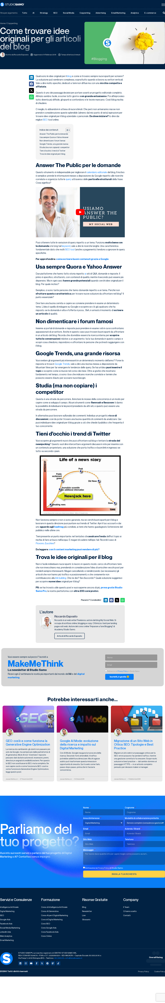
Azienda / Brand (132, 828)
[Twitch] (53, 963)
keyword (66, 246)
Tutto (24, 13)
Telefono (129, 839)
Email (86, 828)
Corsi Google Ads (48, 928)
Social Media (68, 13)
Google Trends (62, 363)
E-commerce (150, 13)
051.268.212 (59, 958)
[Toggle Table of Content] (66, 130)
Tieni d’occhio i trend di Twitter (52, 151)
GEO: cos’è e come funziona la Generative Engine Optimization (28, 742)
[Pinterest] (47, 963)
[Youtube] (31, 963)
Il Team (126, 907)
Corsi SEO (45, 923)
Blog (84, 907)
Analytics (135, 13)
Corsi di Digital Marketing (52, 919)
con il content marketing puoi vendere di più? (74, 549)
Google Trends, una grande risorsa (54, 144)
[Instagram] (26, 963)
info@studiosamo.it (74, 958)
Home (3, 23)
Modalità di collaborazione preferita (142, 818)
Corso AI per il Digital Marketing (54, 915)
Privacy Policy (123, 671)
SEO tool (70, 249)
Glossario (86, 919)
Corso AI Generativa (50, 911)
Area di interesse (91, 818)
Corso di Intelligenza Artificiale (54, 907)
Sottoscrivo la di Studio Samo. (104, 868)
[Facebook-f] (37, 963)
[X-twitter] (42, 963)
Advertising (101, 13)
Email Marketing (118, 13)
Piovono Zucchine (45, 543)
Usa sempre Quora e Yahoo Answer (54, 137)
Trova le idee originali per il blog (52, 154)
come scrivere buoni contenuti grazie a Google (82, 259)
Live (84, 915)
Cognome (130, 807)
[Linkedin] (20, 963)
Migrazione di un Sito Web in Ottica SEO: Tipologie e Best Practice (133, 744)
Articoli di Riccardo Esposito (69, 636)
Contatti (127, 915)
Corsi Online (46, 936)
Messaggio (88, 850)
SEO (55, 13)
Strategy (44, 13)
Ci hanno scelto (130, 911)
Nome (86, 807)
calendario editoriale (96, 172)
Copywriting (85, 13)
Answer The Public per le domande (54, 134)
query (68, 179)
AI (33, 13)
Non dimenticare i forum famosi (52, 141)
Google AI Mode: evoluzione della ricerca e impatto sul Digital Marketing (79, 744)
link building (60, 577)
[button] (31, 77)
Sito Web (87, 839)
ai (85, 273)
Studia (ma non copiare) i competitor (54, 147)
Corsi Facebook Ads (50, 932)
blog (69, 76)
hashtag (59, 526)
